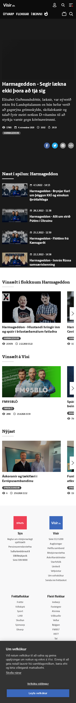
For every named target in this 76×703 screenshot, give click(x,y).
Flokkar (22, 14)
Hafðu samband (56, 548)
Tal (55, 639)
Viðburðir (56, 616)
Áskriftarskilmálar (56, 558)
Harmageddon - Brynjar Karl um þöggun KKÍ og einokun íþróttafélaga (50, 195)
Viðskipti (20, 607)
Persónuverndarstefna (20, 547)
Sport (20, 611)
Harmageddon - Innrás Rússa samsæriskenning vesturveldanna (50, 265)
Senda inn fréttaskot (55, 580)
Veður (56, 620)
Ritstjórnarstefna (56, 553)
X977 (56, 634)
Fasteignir (56, 607)
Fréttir (20, 602)
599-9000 (22, 560)
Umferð (56, 567)
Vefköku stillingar (38, 683)
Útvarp (20, 630)
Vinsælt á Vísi (16, 357)
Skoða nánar (13, 672)
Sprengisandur (12, 487)
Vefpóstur (56, 571)
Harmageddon (11, 133)
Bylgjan (56, 625)
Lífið (20, 616)
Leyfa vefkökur (38, 693)
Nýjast (8, 431)
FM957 (56, 630)
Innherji (56, 602)
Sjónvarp (20, 625)
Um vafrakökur (56, 576)
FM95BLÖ (10, 402)
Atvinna (56, 611)
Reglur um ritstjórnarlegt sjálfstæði (20, 541)
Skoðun (20, 620)
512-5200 (58, 539)
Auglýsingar (56, 544)
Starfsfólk (56, 562)
